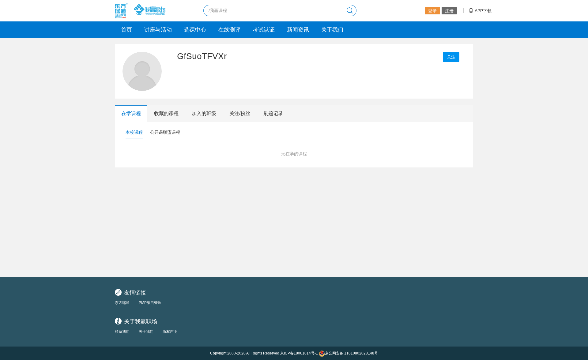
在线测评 (229, 30)
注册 (449, 10)
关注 (451, 56)
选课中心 (195, 30)
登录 (432, 10)
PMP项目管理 (150, 303)
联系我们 (122, 331)
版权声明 (170, 331)
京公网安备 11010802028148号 (351, 353)
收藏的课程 (166, 113)
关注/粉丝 (239, 113)
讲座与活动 (158, 30)
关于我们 (332, 30)
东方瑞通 (122, 303)
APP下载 (483, 10)
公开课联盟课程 (165, 132)
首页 (126, 30)
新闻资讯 (298, 30)
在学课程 (131, 113)
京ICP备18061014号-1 (299, 353)
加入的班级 (204, 113)
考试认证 (264, 30)
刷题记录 (273, 113)
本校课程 (134, 132)
